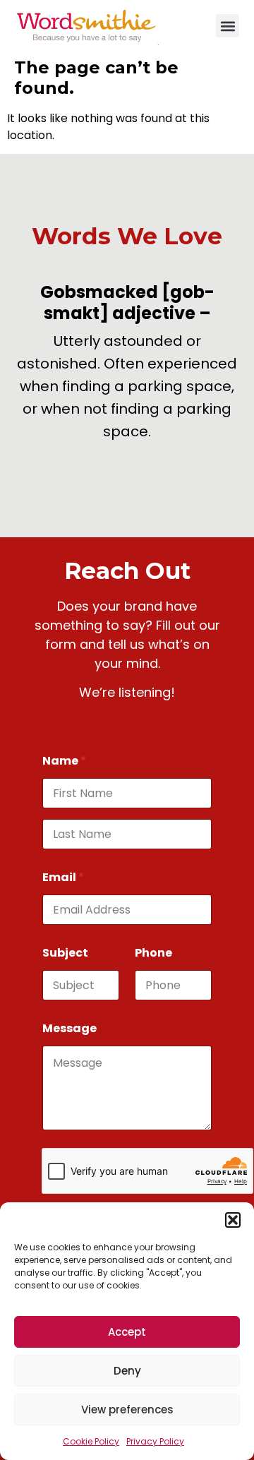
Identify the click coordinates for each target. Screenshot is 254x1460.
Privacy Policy (155, 1441)
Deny (127, 1370)
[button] (233, 1220)
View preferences (127, 1409)
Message (69, 1028)
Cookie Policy (91, 1441)
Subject (65, 952)
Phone (153, 952)
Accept (127, 1331)
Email (63, 877)
